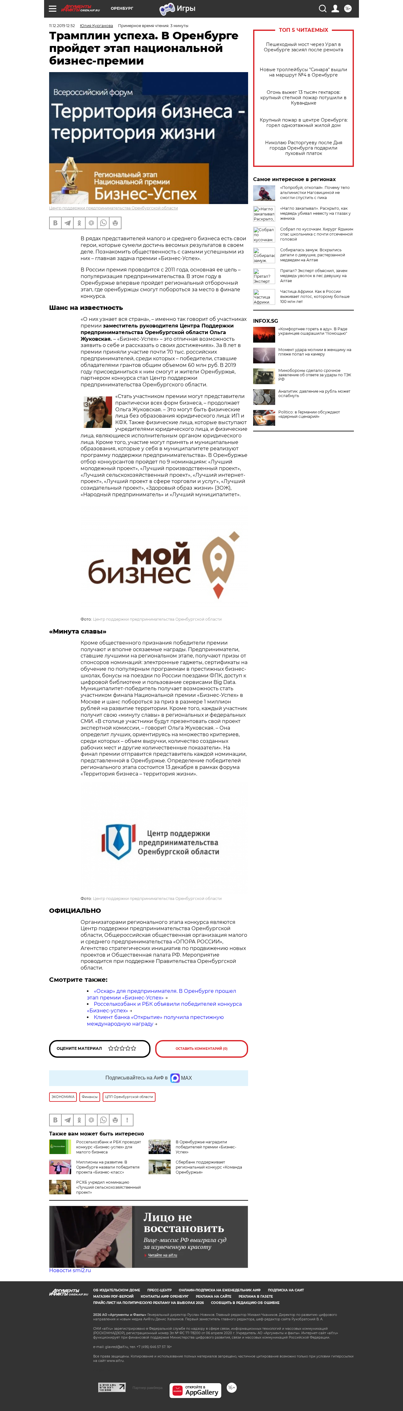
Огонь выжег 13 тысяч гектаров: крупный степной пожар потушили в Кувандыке (303, 98)
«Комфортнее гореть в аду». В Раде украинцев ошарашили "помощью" (312, 331)
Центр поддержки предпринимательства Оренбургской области (113, 208)
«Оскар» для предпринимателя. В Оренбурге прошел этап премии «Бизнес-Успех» (161, 994)
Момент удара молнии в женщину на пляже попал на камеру (314, 352)
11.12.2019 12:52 (62, 25)
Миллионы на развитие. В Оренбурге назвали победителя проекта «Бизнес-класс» (107, 1167)
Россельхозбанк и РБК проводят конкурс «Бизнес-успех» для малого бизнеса (108, 1147)
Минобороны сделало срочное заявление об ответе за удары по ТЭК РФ (314, 375)
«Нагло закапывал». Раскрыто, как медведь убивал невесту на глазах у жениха (315, 213)
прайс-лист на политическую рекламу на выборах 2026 (148, 1303)
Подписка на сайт (286, 1290)
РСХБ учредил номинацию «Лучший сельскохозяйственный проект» (108, 1187)
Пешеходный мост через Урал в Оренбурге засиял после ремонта (303, 47)
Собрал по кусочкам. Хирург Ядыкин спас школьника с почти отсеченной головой (316, 234)
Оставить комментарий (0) (202, 1049)
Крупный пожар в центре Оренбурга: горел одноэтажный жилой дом (304, 122)
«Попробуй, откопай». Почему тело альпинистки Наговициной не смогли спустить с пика (315, 192)
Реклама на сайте (213, 1296)
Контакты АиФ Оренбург (165, 1296)
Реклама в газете (256, 1296)
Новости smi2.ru (70, 1270)
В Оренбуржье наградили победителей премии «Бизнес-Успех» (206, 1147)
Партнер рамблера (147, 1388)
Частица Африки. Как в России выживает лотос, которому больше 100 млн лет (314, 296)
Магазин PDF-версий (113, 1296)
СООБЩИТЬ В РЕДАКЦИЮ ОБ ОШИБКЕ (245, 1303)
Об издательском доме (116, 1290)
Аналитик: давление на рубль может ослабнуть (314, 393)
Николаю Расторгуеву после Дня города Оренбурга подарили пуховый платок (303, 148)
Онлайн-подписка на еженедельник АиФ (220, 1290)
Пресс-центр (159, 1290)
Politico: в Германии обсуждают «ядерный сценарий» (309, 414)
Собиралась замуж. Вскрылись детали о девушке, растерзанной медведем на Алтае (312, 254)
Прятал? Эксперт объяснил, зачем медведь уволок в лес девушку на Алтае (313, 275)
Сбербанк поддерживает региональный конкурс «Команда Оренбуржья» (209, 1167)
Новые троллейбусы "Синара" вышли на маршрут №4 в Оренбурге (303, 72)
